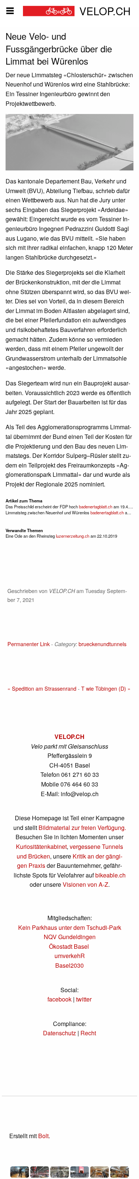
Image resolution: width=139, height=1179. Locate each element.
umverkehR (69, 955)
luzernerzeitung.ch (72, 536)
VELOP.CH (69, 736)
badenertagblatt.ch (95, 506)
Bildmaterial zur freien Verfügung (82, 827)
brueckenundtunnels (102, 644)
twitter (84, 999)
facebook (59, 999)
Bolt (43, 1135)
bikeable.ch (110, 875)
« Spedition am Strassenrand (41, 688)
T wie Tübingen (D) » (105, 688)
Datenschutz (59, 1033)
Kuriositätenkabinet (41, 846)
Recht (88, 1033)
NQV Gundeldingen (70, 936)
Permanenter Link (28, 644)
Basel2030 (69, 965)
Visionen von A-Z (85, 884)
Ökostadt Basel (69, 946)
